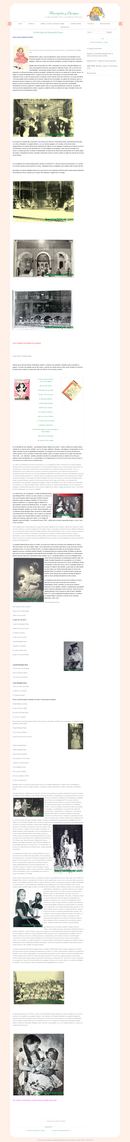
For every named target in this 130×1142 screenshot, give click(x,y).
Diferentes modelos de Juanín (35, 1130)
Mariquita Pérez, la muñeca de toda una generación (101, 61)
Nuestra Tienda (76, 23)
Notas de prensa (91, 73)
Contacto (90, 23)
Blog (20, 23)
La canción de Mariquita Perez (61, 1130)
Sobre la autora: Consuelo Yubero (52, 23)
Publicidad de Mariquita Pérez (48, 32)
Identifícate (65, 27)
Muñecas (31, 23)
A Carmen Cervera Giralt (94, 48)
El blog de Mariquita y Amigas (99, 42)
